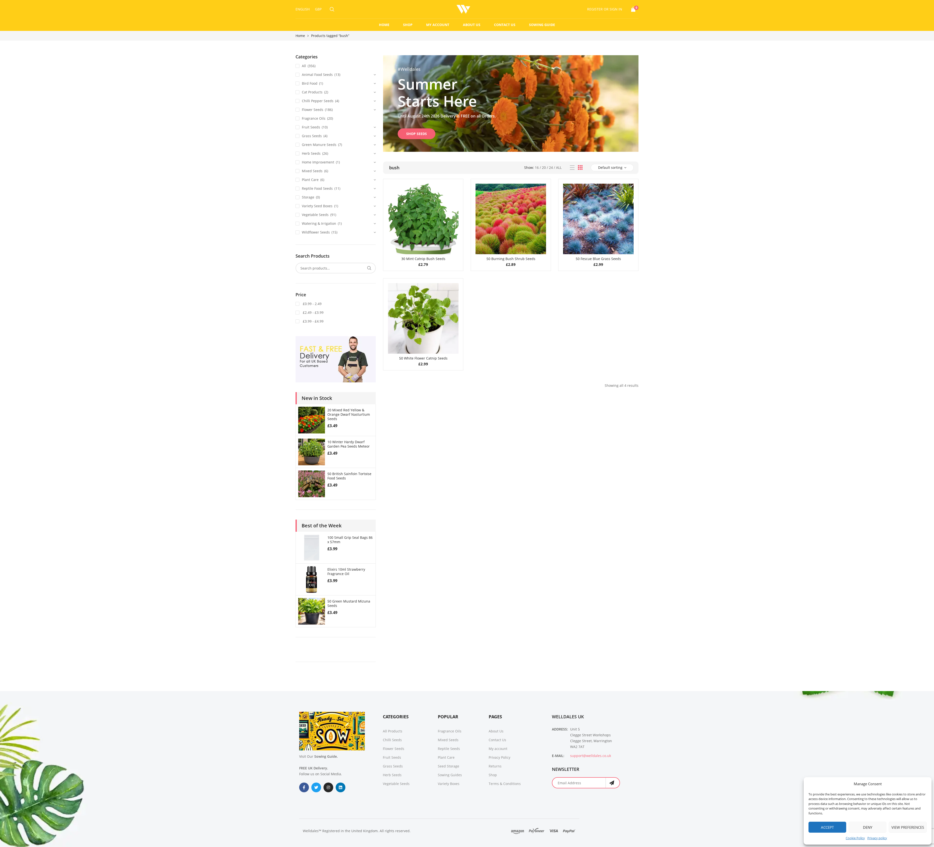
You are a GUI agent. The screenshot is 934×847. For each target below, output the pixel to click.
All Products (392, 731)
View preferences (907, 827)
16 (537, 167)
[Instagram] (328, 787)
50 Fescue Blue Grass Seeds (598, 258)
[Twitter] (316, 787)
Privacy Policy (499, 757)
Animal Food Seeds (317, 74)
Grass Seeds (312, 136)
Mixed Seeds (312, 171)
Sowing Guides (450, 775)
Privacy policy (877, 838)
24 (551, 167)
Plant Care (310, 179)
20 (544, 167)
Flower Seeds (312, 109)
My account (437, 24)
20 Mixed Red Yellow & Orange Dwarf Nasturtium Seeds (348, 414)
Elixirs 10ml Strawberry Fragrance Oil (346, 571)
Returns (495, 766)
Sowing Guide (542, 24)
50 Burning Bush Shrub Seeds (510, 258)
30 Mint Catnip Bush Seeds (423, 258)
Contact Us (504, 24)
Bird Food (309, 83)
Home (384, 24)
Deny (867, 827)
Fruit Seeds (311, 127)
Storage (308, 197)
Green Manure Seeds (319, 144)
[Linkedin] (340, 787)
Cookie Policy (855, 838)
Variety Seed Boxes (317, 206)
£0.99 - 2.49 (312, 303)
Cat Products (312, 92)
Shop (408, 24)
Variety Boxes (448, 783)
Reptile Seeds (449, 748)
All (559, 167)
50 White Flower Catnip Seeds (423, 358)
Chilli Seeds (392, 740)
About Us (471, 24)
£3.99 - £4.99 (312, 321)
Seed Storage (448, 766)
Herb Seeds (311, 153)
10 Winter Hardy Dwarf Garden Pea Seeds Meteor (348, 444)
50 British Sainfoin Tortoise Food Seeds (349, 475)
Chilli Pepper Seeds (317, 101)
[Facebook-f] (304, 787)
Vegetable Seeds (315, 214)
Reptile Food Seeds (317, 188)
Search (369, 268)
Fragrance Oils (313, 118)
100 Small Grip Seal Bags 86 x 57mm (350, 539)
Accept (827, 827)
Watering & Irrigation (319, 223)
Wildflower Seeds (316, 232)
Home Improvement (318, 162)
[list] (572, 167)
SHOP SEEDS (416, 133)
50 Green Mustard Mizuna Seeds (348, 603)
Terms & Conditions (505, 783)
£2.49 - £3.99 (312, 312)
